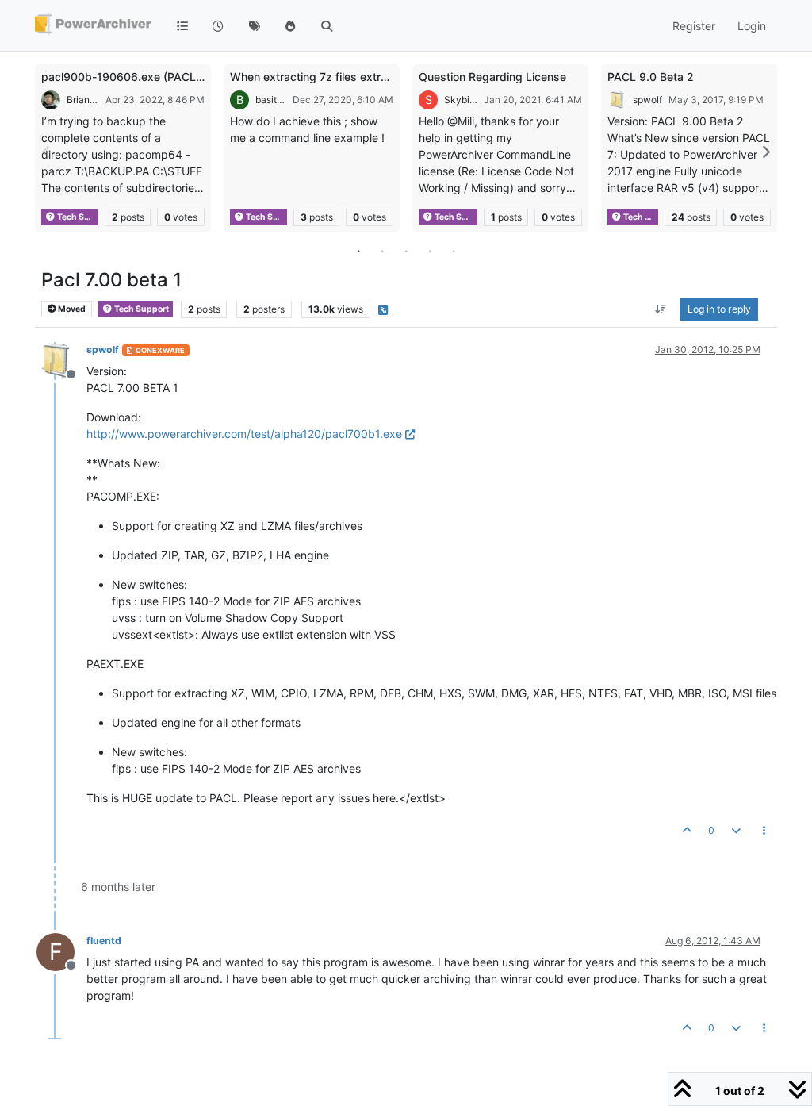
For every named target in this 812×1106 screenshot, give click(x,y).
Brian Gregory (83, 100)
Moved (71, 309)
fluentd (103, 941)
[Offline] (61, 360)
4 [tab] (430, 251)
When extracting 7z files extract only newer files (356, 76)
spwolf (647, 100)
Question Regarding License (492, 76)
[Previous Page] (47, 151)
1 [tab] (358, 251)
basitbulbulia (270, 100)
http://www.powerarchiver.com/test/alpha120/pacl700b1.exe (244, 433)
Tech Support (77, 217)
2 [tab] (382, 251)
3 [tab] (406, 251)
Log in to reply (719, 309)
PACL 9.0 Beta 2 (650, 76)
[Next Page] (765, 151)
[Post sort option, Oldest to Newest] (661, 309)
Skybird (460, 100)
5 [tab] (454, 251)
